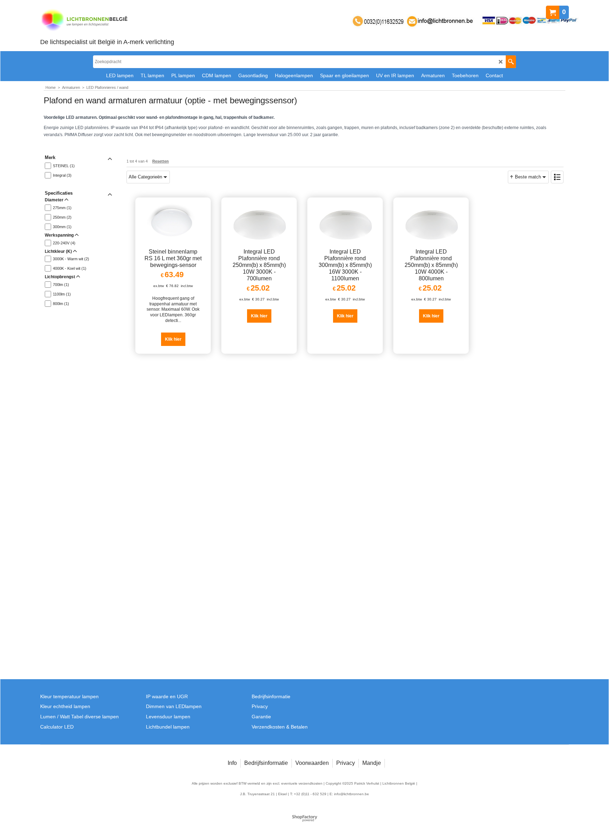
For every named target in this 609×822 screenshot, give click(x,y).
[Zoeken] (511, 61)
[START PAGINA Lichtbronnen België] (107, 21)
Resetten (160, 161)
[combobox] (148, 177)
